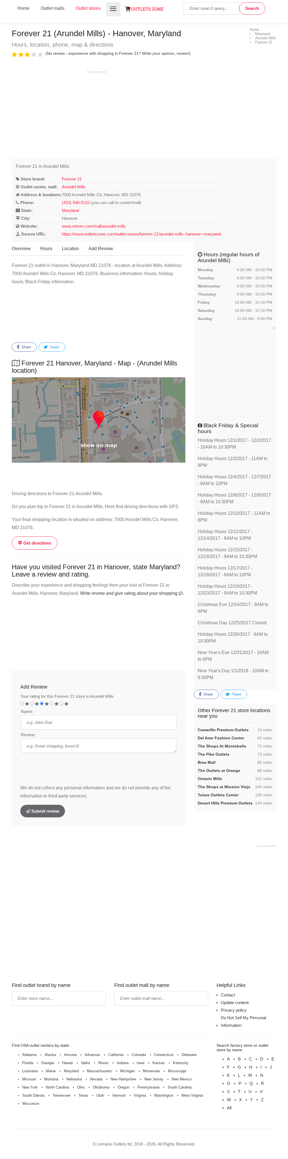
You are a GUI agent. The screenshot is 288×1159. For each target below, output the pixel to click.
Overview (21, 248)
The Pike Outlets (214, 754)
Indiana (123, 1063)
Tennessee (61, 1095)
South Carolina (180, 1087)
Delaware (189, 1055)
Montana (51, 1079)
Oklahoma (101, 1087)
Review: (28, 734)
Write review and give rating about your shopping (129, 593)
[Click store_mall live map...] (98, 420)
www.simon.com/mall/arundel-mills (94, 226)
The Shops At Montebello (222, 746)
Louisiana (30, 1071)
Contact (228, 995)
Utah (100, 1095)
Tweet (54, 347)
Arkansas (92, 1055)
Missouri (29, 1079)
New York (30, 1087)
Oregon (123, 1087)
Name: (27, 711)
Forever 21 (72, 179)
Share (25, 347)
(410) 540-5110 (75, 202)
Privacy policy (234, 1010)
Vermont (119, 1095)
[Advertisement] (59, 113)
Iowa (140, 1063)
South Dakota (33, 1095)
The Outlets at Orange (219, 770)
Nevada (96, 1079)
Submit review (44, 811)
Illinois (103, 1063)
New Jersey (153, 1079)
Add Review (101, 248)
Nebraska (74, 1079)
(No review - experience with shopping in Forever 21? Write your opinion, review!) (118, 53)
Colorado (139, 1055)
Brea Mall (206, 762)
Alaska (50, 1055)
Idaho (85, 1063)
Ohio (81, 1087)
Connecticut (164, 1055)
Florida (27, 1063)
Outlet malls (52, 8)
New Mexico (182, 1079)
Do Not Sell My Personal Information (243, 1021)
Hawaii (67, 1063)
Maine (51, 1071)
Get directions (36, 543)
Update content (235, 1002)
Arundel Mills (74, 186)
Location (70, 248)
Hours (46, 248)
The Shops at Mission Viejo (224, 787)
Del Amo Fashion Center (221, 738)
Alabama (29, 1055)
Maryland (70, 210)
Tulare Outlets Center (218, 795)
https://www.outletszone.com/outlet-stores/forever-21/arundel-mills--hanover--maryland (141, 234)
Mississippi (177, 1071)
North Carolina (57, 1087)
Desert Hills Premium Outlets (225, 803)
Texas (83, 1095)
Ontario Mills (210, 778)
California (115, 1055)
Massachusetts (99, 1071)
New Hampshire (123, 1079)
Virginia (140, 1095)
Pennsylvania (148, 1087)
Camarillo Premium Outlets (223, 730)
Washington (163, 1095)
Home (23, 8)
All (229, 1107)
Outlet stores (88, 8)
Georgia (47, 1063)
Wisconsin (30, 1103)
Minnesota (151, 1071)
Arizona (70, 1055)
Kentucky (180, 1063)
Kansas (158, 1063)
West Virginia (192, 1095)
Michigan (127, 1071)
